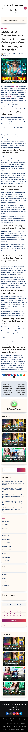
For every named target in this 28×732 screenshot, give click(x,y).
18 (7, 613)
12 (10, 611)
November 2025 (6, 550)
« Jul (4, 625)
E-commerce (16, 723)
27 (14, 615)
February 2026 (6, 539)
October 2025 (6, 553)
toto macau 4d (6, 589)
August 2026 (5, 521)
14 (17, 611)
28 (17, 615)
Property (5, 729)
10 (4, 611)
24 (4, 615)
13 (13, 611)
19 (10, 613)
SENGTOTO (11, 96)
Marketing (9, 726)
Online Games (16, 726)
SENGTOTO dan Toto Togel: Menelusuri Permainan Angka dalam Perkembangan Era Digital (13, 503)
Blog (4, 723)
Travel (17, 729)
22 (20, 613)
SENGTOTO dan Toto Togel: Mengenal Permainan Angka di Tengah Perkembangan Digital (13, 458)
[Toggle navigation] (2, 8)
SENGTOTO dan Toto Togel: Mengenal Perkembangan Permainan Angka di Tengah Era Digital (13, 483)
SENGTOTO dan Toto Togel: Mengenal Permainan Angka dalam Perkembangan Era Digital (13, 509)
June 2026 (5, 528)
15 (20, 611)
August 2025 (5, 560)
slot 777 (4, 581)
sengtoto (4, 28)
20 (14, 613)
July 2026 (5, 524)
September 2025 (6, 557)
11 (7, 611)
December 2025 (6, 546)
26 (10, 615)
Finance (23, 723)
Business (4, 574)
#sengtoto (5, 55)
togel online (14, 86)
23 (24, 613)
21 (17, 613)
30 (24, 615)
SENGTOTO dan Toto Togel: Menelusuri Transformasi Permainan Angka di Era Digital (13, 443)
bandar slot (5, 571)
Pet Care (24, 726)
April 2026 (5, 532)
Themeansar (14, 721)
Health (3, 726)
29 (20, 615)
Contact (23, 729)
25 (7, 615)
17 (4, 613)
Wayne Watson (9, 53)
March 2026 (5, 535)
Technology (12, 729)
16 (23, 611)
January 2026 (6, 542)
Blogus (21, 719)
